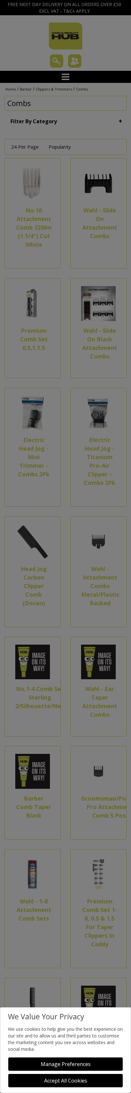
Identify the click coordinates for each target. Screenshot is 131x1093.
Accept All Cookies (65, 1080)
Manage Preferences (66, 1064)
